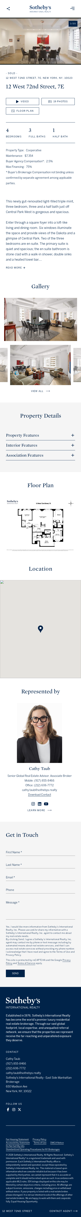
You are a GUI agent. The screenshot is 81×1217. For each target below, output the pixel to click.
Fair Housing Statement (17, 1139)
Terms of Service (26, 963)
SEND (15, 973)
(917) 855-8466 (44, 780)
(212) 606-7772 (44, 785)
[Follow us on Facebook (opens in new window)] (8, 1110)
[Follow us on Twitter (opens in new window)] (19, 1110)
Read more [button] (14, 267)
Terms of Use (40, 1143)
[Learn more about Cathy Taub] (39, 762)
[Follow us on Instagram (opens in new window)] (14, 1110)
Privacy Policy (39, 1139)
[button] (40, 625)
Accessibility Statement (18, 1143)
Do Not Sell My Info (15, 1146)
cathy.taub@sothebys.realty (39, 790)
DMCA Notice (57, 1143)
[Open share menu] (8, 8)
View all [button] (37, 391)
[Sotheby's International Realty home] (23, 1003)
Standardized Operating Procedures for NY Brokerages (33, 1149)
